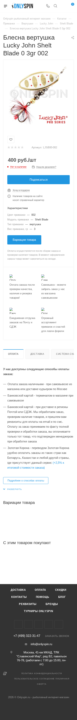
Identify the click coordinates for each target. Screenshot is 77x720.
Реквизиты (28, 604)
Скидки (60, 589)
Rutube (58, 624)
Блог (62, 597)
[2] (12, 147)
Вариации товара (24, 239)
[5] (22, 147)
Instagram (28, 624)
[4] (18, 147)
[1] (8, 147)
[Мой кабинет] (63, 6)
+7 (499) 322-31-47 (26, 635)
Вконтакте (18, 624)
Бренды (52, 604)
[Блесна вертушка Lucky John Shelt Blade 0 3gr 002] (38, 94)
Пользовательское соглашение (34, 679)
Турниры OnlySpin (38, 611)
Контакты (19, 597)
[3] (15, 147)
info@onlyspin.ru (41, 644)
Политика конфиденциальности (41, 673)
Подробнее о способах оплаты (26, 480)
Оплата (13, 354)
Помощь (42, 597)
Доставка (37, 354)
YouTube (48, 624)
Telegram (38, 624)
